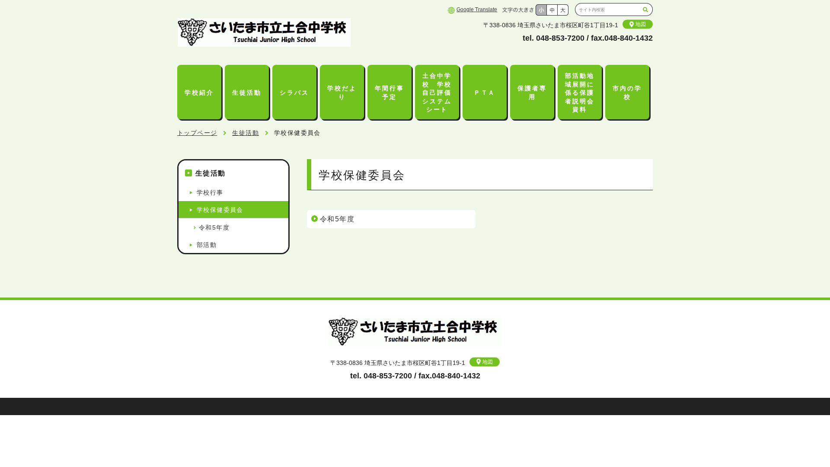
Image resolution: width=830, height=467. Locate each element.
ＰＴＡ (484, 92)
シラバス (294, 92)
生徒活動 (246, 92)
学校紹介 (199, 92)
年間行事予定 (389, 92)
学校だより (341, 92)
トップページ (197, 132)
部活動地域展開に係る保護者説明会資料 (579, 92)
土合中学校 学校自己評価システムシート (436, 92)
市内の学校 (627, 92)
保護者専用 (531, 92)
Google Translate (476, 9)
